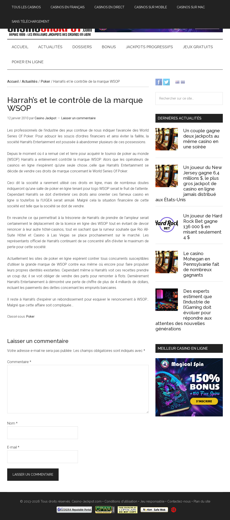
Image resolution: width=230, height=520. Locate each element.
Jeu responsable (152, 501)
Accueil (13, 81)
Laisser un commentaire (78, 118)
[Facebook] (158, 82)
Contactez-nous (179, 501)
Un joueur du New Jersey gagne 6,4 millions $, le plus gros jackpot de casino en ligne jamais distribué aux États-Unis (188, 183)
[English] (177, 82)
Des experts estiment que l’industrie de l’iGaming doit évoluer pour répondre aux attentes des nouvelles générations (183, 310)
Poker (45, 81)
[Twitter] (166, 82)
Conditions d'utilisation (120, 501)
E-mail (13, 447)
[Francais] (183, 82)
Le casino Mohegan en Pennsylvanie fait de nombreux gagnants (201, 264)
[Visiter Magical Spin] (159, 31)
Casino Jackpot (50, 29)
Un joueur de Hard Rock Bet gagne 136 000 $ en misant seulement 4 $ (202, 226)
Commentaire (19, 362)
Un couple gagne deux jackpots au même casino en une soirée (201, 139)
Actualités (30, 81)
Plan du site (202, 501)
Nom (12, 423)
